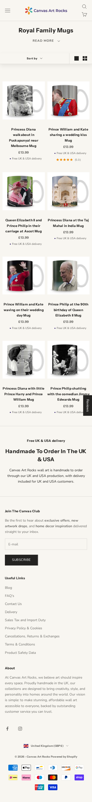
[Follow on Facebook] (7, 728)
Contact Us (13, 604)
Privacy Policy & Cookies (23, 628)
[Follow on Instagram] (20, 728)
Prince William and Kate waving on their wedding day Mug (24, 309)
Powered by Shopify (64, 756)
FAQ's (9, 595)
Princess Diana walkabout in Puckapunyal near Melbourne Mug (23, 137)
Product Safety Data (20, 652)
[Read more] (46, 40)
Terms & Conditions (20, 644)
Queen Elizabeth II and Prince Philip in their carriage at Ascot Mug (23, 225)
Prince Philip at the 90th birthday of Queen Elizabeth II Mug (68, 309)
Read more (46, 41)
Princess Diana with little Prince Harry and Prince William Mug (23, 393)
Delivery (11, 612)
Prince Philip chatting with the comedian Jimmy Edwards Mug (68, 393)
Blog (8, 587)
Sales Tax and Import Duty (25, 620)
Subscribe (21, 560)
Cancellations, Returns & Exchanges (32, 636)
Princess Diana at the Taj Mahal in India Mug (68, 222)
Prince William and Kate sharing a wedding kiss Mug (68, 134)
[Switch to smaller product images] (85, 58)
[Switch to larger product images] (76, 58)
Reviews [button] (87, 405)
